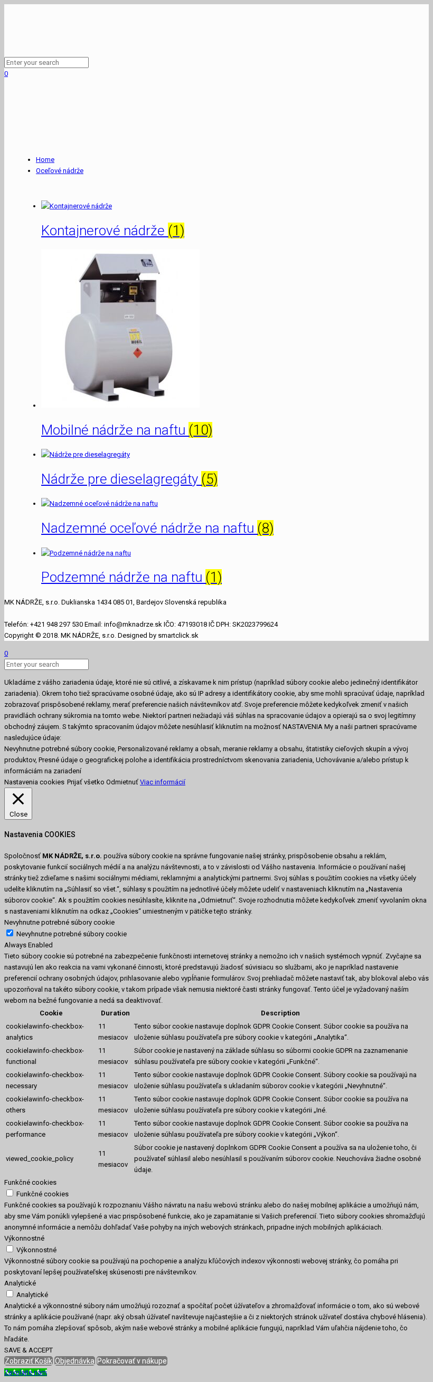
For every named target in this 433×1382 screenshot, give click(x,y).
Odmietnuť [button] (122, 782)
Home (45, 160)
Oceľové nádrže (59, 171)
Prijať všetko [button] (86, 782)
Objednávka (75, 1361)
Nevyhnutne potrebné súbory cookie (71, 934)
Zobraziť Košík (28, 1361)
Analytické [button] (20, 1283)
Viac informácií (162, 782)
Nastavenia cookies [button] (34, 782)
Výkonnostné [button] (24, 1238)
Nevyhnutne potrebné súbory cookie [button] (59, 922)
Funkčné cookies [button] (30, 1182)
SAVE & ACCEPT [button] (28, 1350)
